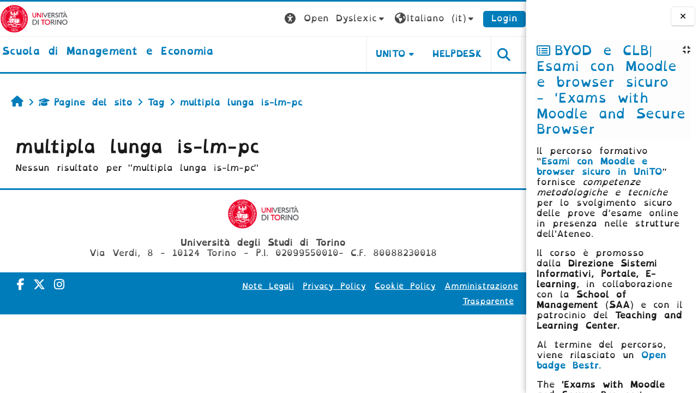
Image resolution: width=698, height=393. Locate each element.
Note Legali (268, 286)
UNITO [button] (391, 54)
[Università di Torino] (34, 18)
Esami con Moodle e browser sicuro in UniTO (599, 166)
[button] (335, 18)
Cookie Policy (405, 286)
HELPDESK (457, 54)
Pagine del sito (93, 102)
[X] (39, 284)
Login (504, 18)
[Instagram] (59, 284)
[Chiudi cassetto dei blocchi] (683, 17)
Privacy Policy (334, 286)
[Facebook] (21, 284)
